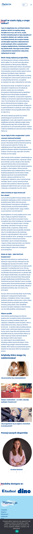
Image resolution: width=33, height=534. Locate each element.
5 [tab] (19, 472)
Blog (2, 518)
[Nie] (31, 526)
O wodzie (4, 510)
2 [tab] (11, 472)
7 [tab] (25, 472)
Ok (17, 531)
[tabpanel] (16, 453)
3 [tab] (14, 472)
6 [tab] (22, 472)
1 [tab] (8, 472)
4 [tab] (16, 472)
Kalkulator (4, 516)
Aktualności (4, 514)
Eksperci (3, 512)
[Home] (6, 4)
